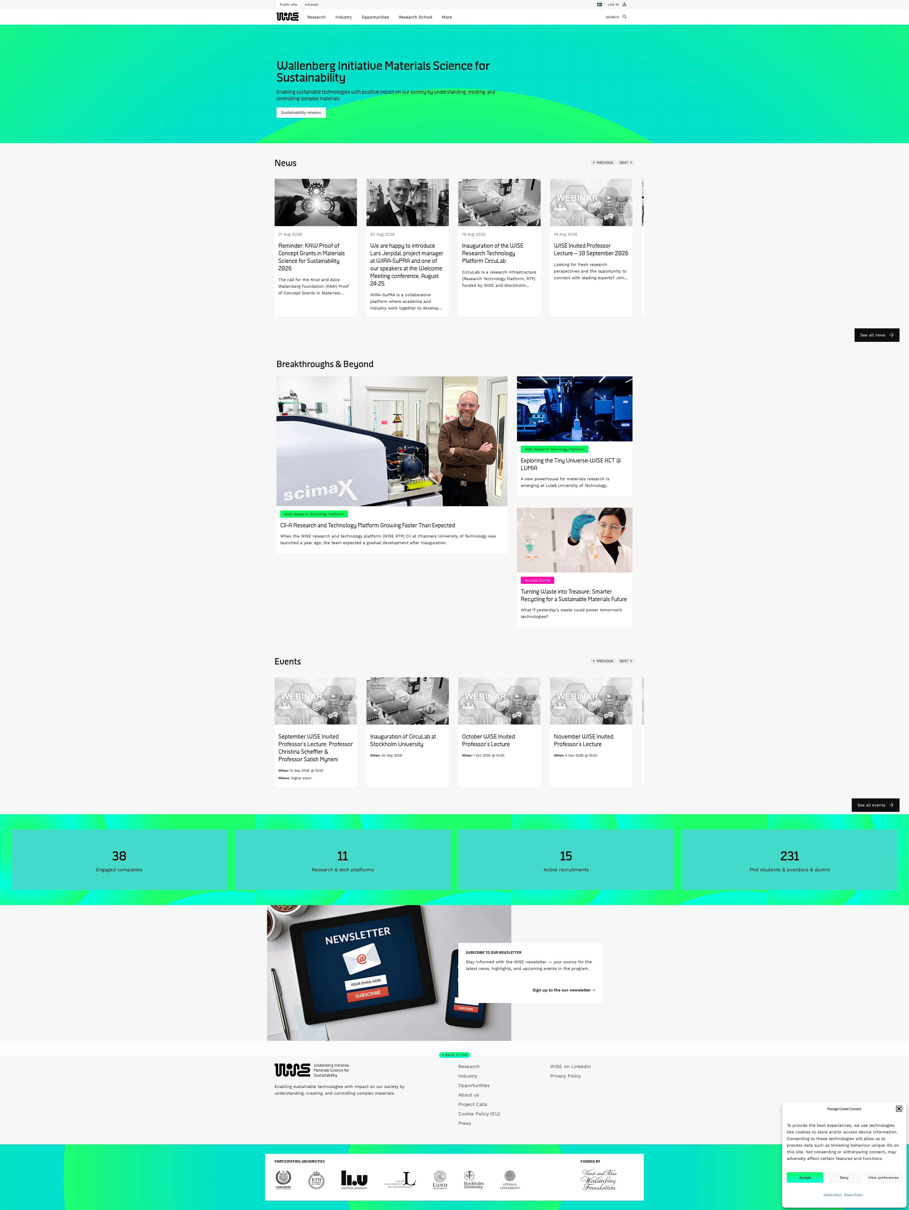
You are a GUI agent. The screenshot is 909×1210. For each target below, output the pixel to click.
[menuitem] (316, 17)
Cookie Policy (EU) (479, 1114)
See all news (872, 335)
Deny (844, 1177)
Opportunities (375, 17)
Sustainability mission (301, 112)
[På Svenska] (599, 4)
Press (464, 1123)
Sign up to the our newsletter (562, 990)
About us (468, 1095)
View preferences (883, 1177)
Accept (805, 1177)
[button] (899, 1109)
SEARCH (612, 17)
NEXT (624, 162)
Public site (288, 4)
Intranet (311, 4)
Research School (415, 17)
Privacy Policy (853, 1194)
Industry (343, 17)
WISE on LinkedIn (570, 1066)
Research (316, 17)
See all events (871, 805)
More (447, 17)
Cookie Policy (833, 1194)
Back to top (456, 1055)
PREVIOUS (605, 162)
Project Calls (472, 1104)
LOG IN (613, 4)
